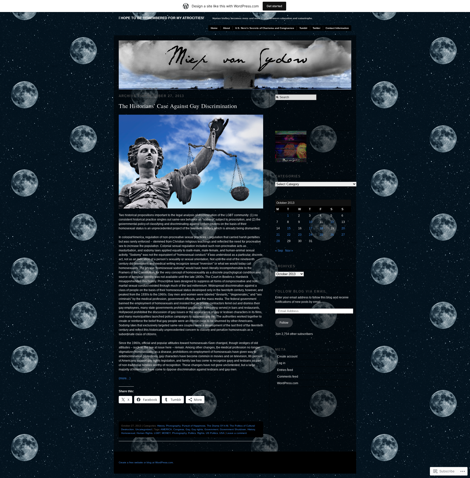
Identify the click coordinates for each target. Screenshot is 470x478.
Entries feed (285, 370)
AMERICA (166, 429)
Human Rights (145, 433)
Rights (200, 433)
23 (300, 234)
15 (289, 228)
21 (278, 234)
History (160, 425)
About (226, 28)
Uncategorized (143, 429)
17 (310, 228)
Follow (284, 322)
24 (310, 234)
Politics (192, 433)
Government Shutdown (233, 429)
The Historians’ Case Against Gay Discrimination (178, 106)
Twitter (316, 28)
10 (310, 222)
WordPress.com (287, 383)
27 (343, 234)
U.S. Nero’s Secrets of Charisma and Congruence (264, 28)
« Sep (279, 250)
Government (211, 429)
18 (321, 228)
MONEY (166, 433)
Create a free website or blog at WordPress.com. (146, 462)
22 (289, 234)
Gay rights (197, 429)
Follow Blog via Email (301, 291)
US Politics (212, 433)
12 (332, 222)
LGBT (157, 433)
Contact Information (337, 28)
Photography (173, 425)
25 (321, 234)
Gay (188, 429)
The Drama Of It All (217, 425)
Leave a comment (236, 433)
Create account (287, 356)
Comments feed (287, 376)
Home (214, 28)
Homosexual (128, 433)
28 (278, 241)
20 (343, 228)
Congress (178, 429)
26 (332, 234)
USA (221, 433)
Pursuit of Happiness (193, 425)
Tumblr (303, 28)
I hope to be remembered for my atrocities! (161, 18)
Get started (274, 6)
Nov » (289, 250)
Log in (281, 363)
